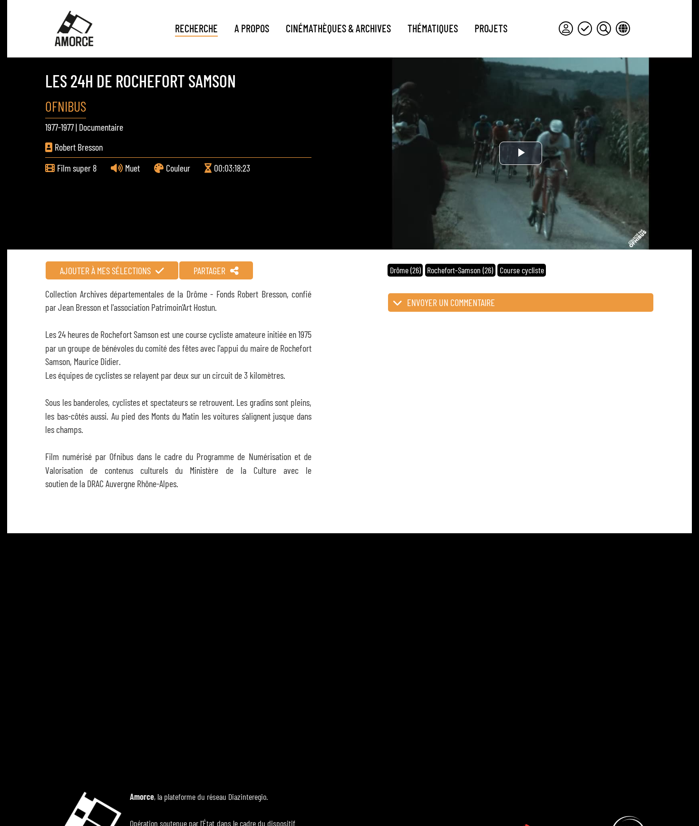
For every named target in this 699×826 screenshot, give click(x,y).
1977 (51, 127)
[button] (520, 302)
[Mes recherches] (604, 28)
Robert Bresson (79, 147)
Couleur (178, 167)
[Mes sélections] (585, 28)
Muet (132, 167)
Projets (491, 28)
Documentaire (101, 127)
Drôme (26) (405, 270)
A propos (251, 28)
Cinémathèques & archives (338, 28)
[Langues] (623, 28)
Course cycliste (522, 270)
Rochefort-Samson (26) (460, 270)
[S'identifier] (566, 28)
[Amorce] (73, 28)
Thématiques (433, 28)
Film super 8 (77, 167)
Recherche (196, 28)
